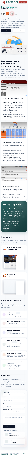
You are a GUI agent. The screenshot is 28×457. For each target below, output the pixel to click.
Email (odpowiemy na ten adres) (10, 397)
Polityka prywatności (13, 454)
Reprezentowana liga (7, 409)
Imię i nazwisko (6, 392)
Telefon (4, 403)
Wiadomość (6, 415)
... (16, 13)
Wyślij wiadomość (9, 426)
